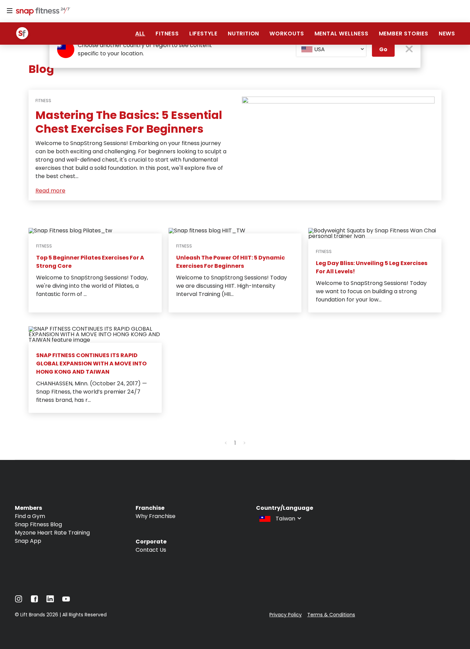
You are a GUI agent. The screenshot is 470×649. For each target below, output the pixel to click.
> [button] (244, 443)
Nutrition (243, 33)
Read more (50, 191)
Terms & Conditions (331, 614)
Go (383, 49)
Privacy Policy (285, 614)
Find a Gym (30, 516)
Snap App (28, 541)
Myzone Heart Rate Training (52, 533)
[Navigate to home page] (41, 12)
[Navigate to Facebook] (34, 601)
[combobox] (331, 49)
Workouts (286, 33)
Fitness (167, 33)
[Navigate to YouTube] (66, 601)
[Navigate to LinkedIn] (50, 600)
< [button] (225, 443)
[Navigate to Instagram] (18, 601)
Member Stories (403, 33)
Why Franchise (155, 516)
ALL (140, 33)
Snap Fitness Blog (38, 524)
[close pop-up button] (409, 50)
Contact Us (151, 550)
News (447, 33)
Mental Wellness (341, 33)
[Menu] (9, 11)
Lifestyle (203, 33)
